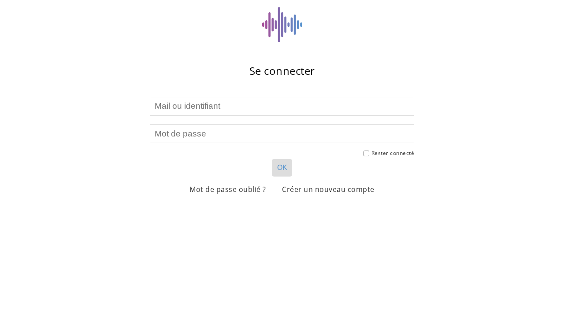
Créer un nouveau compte (328, 189)
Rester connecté (393, 153)
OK (282, 167)
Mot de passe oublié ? (227, 189)
